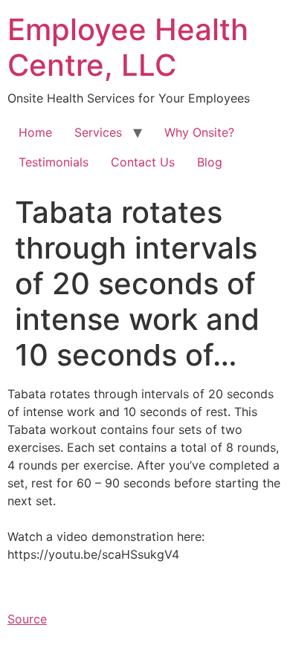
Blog (209, 162)
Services (98, 132)
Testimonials (53, 162)
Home (35, 132)
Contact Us (143, 162)
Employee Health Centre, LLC (127, 47)
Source (27, 618)
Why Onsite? (199, 132)
